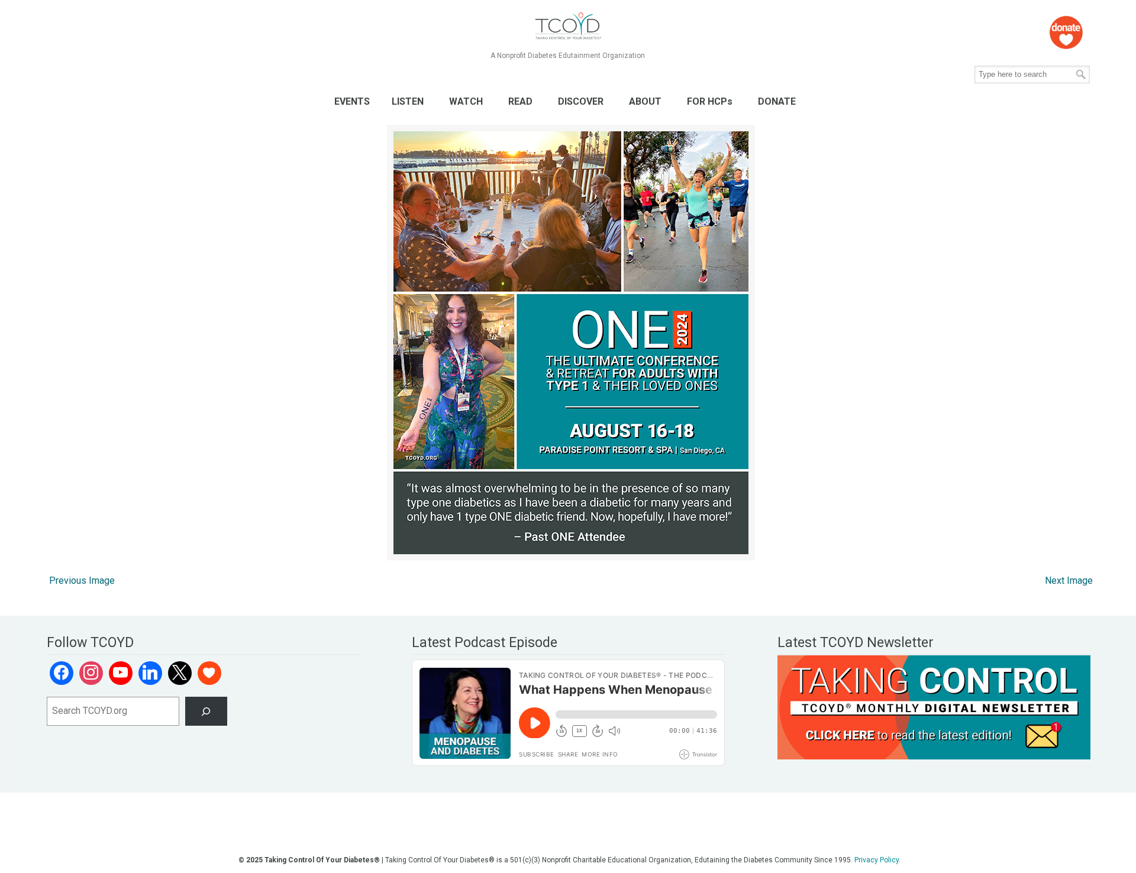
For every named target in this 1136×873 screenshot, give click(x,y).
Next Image (1069, 580)
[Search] (206, 711)
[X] (180, 673)
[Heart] (209, 673)
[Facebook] (61, 673)
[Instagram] (91, 673)
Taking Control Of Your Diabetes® (568, 26)
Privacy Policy (876, 860)
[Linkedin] (150, 673)
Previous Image (82, 580)
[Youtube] (120, 673)
